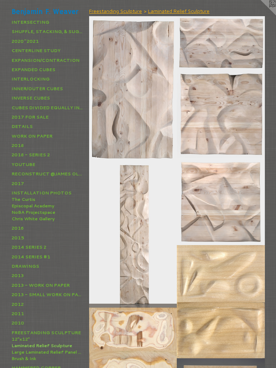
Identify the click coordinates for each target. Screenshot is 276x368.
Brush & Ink (24, 358)
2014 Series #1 (31, 257)
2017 (18, 183)
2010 (18, 323)
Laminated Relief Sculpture (42, 345)
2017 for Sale (30, 117)
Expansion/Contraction (45, 60)
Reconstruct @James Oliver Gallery (47, 174)
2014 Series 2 (29, 247)
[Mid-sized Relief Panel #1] (221, 43)
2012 (18, 304)
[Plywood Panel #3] (133, 329)
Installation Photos (42, 193)
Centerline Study (36, 50)
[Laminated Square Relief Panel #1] (221, 113)
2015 (18, 238)
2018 (18, 145)
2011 (18, 313)
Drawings (25, 266)
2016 (18, 228)
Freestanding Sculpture (46, 333)
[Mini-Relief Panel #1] (221, 274)
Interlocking (31, 79)
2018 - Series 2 (31, 155)
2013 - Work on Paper (41, 285)
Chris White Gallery (33, 219)
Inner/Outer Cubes (37, 89)
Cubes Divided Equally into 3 (47, 108)
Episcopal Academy (33, 206)
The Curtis (23, 199)
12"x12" (21, 339)
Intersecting (30, 22)
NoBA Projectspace (33, 212)
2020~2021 (25, 41)
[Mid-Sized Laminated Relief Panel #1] (133, 88)
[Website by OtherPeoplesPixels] (261, 14)
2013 (18, 275)
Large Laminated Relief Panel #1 (47, 352)
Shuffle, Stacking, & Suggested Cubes (47, 31)
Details (22, 126)
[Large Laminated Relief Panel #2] (133, 234)
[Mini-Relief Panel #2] (221, 330)
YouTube (23, 164)
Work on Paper (32, 136)
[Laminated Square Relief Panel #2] (221, 201)
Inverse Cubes (31, 98)
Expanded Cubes (33, 69)
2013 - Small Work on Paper (47, 294)
